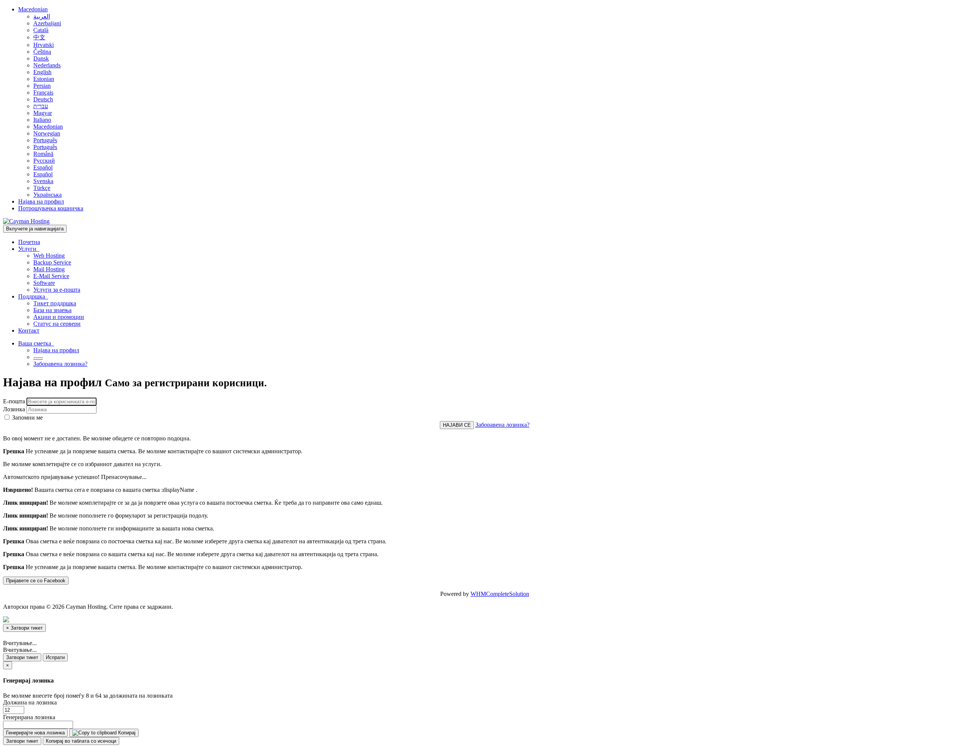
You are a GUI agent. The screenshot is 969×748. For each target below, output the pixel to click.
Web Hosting (49, 255)
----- (38, 357)
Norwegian (46, 133)
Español (43, 167)
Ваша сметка (36, 343)
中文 (39, 37)
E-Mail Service (51, 276)
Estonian (43, 79)
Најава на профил (41, 201)
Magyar (42, 113)
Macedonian (33, 9)
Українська (47, 194)
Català (40, 30)
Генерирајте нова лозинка (35, 733)
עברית (40, 106)
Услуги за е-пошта (56, 289)
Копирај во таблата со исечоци (81, 741)
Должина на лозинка (30, 702)
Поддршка (33, 296)
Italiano (42, 120)
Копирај (126, 733)
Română (43, 154)
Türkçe (41, 188)
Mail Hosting (49, 269)
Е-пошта (14, 401)
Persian (42, 85)
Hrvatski (43, 45)
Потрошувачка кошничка (50, 208)
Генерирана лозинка (29, 717)
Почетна (29, 242)
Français (43, 92)
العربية (41, 16)
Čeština (42, 51)
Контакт (28, 330)
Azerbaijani (47, 23)
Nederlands (47, 65)
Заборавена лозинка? (60, 364)
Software (44, 283)
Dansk (41, 58)
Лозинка (14, 409)
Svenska (43, 181)
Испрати (55, 657)
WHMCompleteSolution (499, 594)
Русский (44, 160)
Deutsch (43, 99)
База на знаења (52, 310)
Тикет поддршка (54, 303)
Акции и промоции (58, 317)
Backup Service (52, 262)
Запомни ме (27, 417)
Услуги (28, 249)
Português (45, 140)
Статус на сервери (57, 323)
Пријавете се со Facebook (35, 580)
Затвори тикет (22, 657)
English (42, 72)
